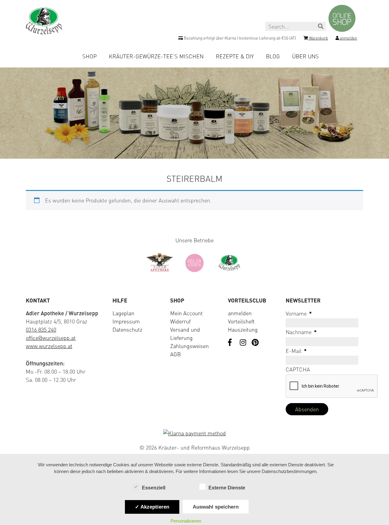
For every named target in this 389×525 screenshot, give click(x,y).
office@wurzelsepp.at (51, 337)
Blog (273, 56)
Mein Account (186, 313)
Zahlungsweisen (189, 346)
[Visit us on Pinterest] (255, 343)
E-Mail (296, 350)
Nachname (301, 332)
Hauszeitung (243, 329)
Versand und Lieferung (185, 333)
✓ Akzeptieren (152, 506)
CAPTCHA (298, 369)
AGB (175, 354)
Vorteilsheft (241, 321)
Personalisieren (185, 520)
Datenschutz (127, 329)
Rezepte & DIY (235, 56)
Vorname (299, 313)
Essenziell (153, 487)
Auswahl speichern (216, 506)
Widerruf (180, 321)
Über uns (305, 56)
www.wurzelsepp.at (49, 346)
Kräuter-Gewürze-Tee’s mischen (156, 56)
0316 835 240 (41, 329)
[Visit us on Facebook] (231, 343)
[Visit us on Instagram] (243, 343)
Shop (89, 56)
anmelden (240, 313)
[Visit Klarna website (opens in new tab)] (194, 433)
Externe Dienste (226, 487)
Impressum (126, 321)
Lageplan (123, 313)
